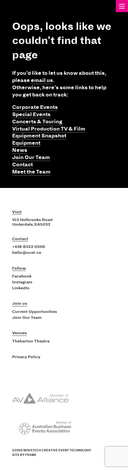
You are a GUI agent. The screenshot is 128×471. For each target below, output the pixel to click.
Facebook (22, 276)
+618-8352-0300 (28, 247)
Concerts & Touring (37, 121)
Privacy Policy (26, 357)
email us (42, 80)
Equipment (26, 143)
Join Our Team (31, 157)
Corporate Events (35, 107)
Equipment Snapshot (39, 136)
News (19, 150)
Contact (22, 164)
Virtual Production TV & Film (48, 129)
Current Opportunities (34, 312)
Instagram (22, 282)
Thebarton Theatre (31, 341)
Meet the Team (31, 172)
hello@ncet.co (26, 253)
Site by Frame (24, 455)
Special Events (31, 114)
